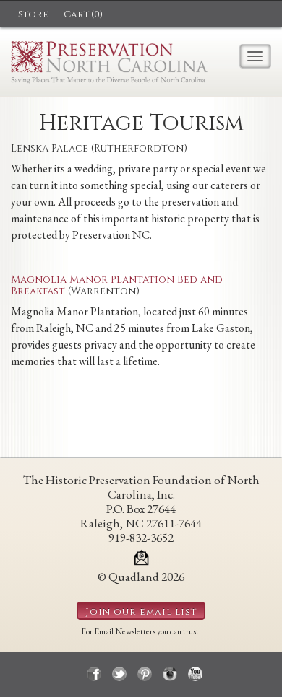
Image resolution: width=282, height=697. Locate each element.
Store (33, 14)
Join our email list (141, 611)
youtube (195, 674)
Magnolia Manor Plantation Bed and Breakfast (117, 285)
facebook (94, 674)
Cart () (83, 14)
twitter (119, 674)
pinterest (144, 674)
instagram (170, 674)
